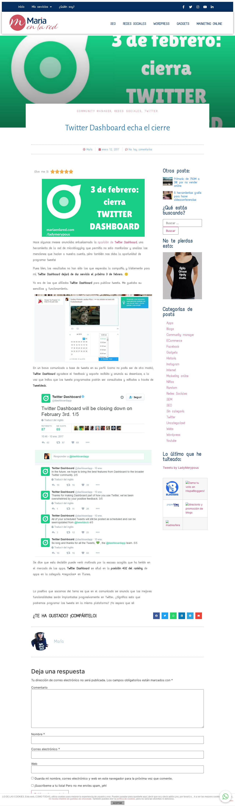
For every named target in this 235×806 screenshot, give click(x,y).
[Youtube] (205, 7)
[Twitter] (190, 7)
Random (172, 388)
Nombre (38, 734)
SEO (169, 405)
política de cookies (126, 799)
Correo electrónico (45, 749)
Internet (171, 370)
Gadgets (172, 352)
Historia (171, 358)
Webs (170, 429)
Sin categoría (175, 411)
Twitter (151, 111)
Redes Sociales (128, 111)
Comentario (39, 687)
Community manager (94, 111)
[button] (225, 796)
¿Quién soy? (67, 6)
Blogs (170, 329)
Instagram (173, 364)
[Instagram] (198, 7)
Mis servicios (40, 6)
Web (34, 763)
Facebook (173, 346)
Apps (170, 323)
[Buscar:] (182, 223)
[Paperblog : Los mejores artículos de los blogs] (173, 506)
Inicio (21, 6)
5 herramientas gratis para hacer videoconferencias (187, 196)
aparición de (117, 242)
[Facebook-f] (183, 7)
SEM (169, 399)
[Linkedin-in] (212, 7)
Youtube (171, 441)
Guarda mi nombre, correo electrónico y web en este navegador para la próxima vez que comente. (103, 778)
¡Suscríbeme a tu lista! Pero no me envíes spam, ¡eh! (70, 785)
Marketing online (177, 376)
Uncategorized (176, 423)
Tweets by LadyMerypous (181, 467)
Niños (170, 382)
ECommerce (174, 341)
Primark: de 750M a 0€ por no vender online (186, 182)
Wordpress (173, 435)
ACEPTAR (117, 803)
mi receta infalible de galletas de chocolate (70, 799)
